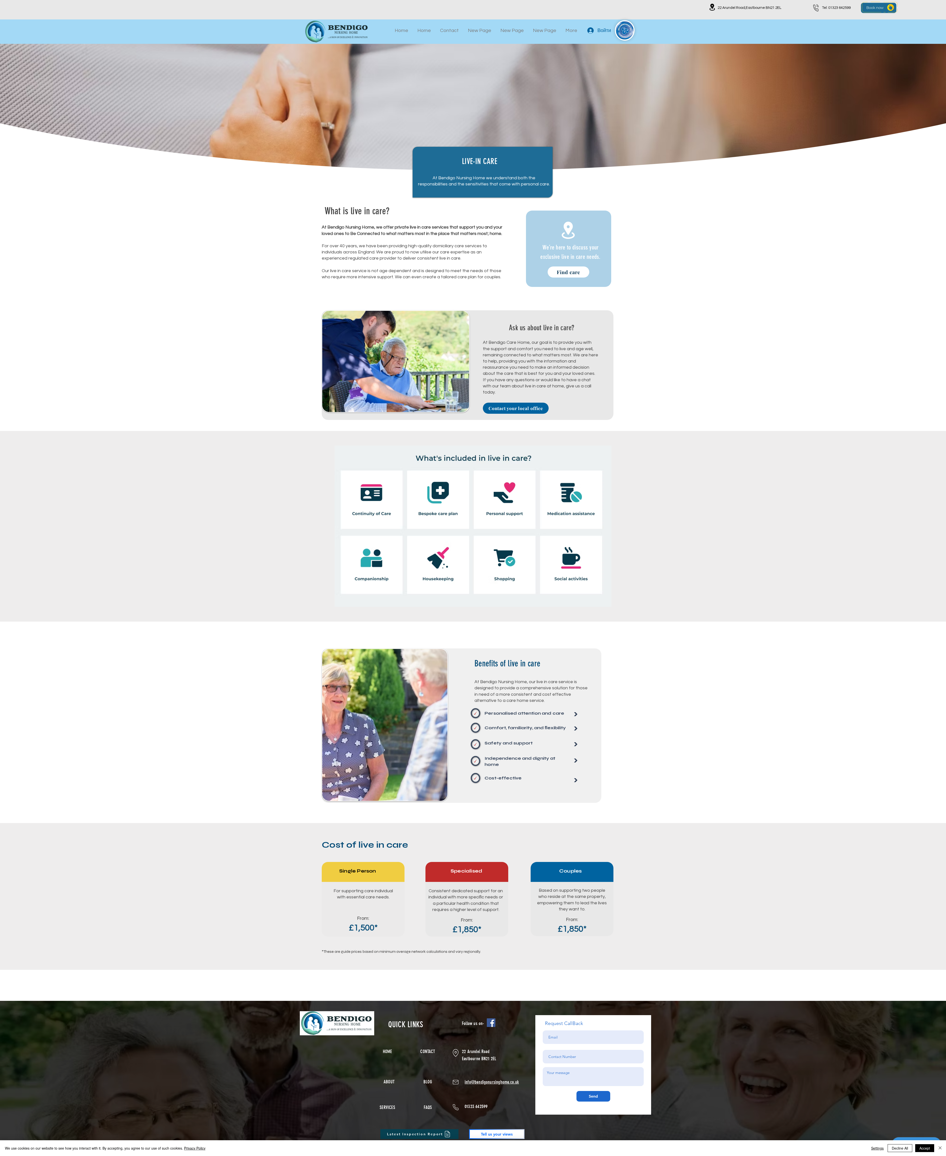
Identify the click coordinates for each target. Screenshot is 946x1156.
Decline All (900, 1148)
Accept (924, 1148)
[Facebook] (491, 1022)
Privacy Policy (194, 1148)
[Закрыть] (940, 1148)
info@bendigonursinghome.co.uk (492, 1082)
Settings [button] (877, 1148)
